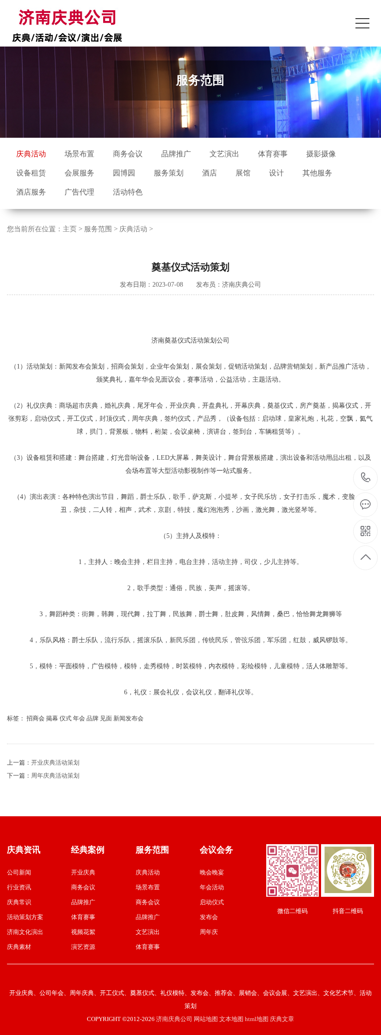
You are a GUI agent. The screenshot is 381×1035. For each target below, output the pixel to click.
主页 (70, 229)
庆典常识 (19, 902)
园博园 (124, 173)
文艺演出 (224, 154)
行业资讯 (19, 887)
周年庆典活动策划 (55, 775)
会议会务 (216, 849)
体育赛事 (273, 154)
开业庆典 (83, 872)
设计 (276, 173)
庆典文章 (282, 1018)
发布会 (209, 917)
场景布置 (79, 154)
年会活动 (212, 887)
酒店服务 (31, 192)
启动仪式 (212, 902)
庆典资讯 (23, 849)
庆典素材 (19, 946)
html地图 (257, 1018)
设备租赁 (31, 173)
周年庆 (209, 931)
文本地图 (231, 1018)
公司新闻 (19, 872)
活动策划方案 (25, 917)
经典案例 (88, 849)
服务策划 (169, 173)
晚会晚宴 (212, 872)
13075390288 (366, 478)
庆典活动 (31, 154)
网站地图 (206, 1018)
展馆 (243, 173)
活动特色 (128, 192)
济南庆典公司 (174, 1018)
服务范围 (98, 229)
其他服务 (317, 173)
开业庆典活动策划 (55, 762)
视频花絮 (83, 931)
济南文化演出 (25, 931)
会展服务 (79, 173)
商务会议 (128, 154)
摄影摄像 (321, 154)
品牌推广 (176, 154)
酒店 (209, 173)
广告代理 (79, 192)
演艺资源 (83, 946)
